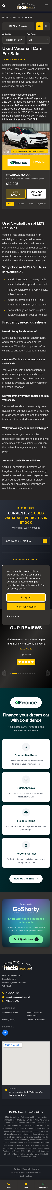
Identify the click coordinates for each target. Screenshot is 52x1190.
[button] (10, 673)
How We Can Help (24, 878)
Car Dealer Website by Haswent (26, 1169)
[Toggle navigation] (46, 5)
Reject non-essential (26, 606)
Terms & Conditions (36, 1019)
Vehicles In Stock (10, 1012)
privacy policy (18, 588)
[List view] (46, 26)
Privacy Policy (8, 1019)
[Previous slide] (4, 673)
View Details (15, 193)
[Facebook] (5, 1033)
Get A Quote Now (23, 939)
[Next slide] (48, 673)
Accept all (26, 597)
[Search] (4, 5)
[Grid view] (39, 26)
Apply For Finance (36, 193)
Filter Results (20, 26)
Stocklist (16, 17)
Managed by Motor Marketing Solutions (26, 1173)
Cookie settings (26, 1176)
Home (5, 17)
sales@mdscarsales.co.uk (18, 997)
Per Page (31, 34)
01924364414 (12, 993)
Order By (6, 34)
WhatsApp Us (12, 1001)
